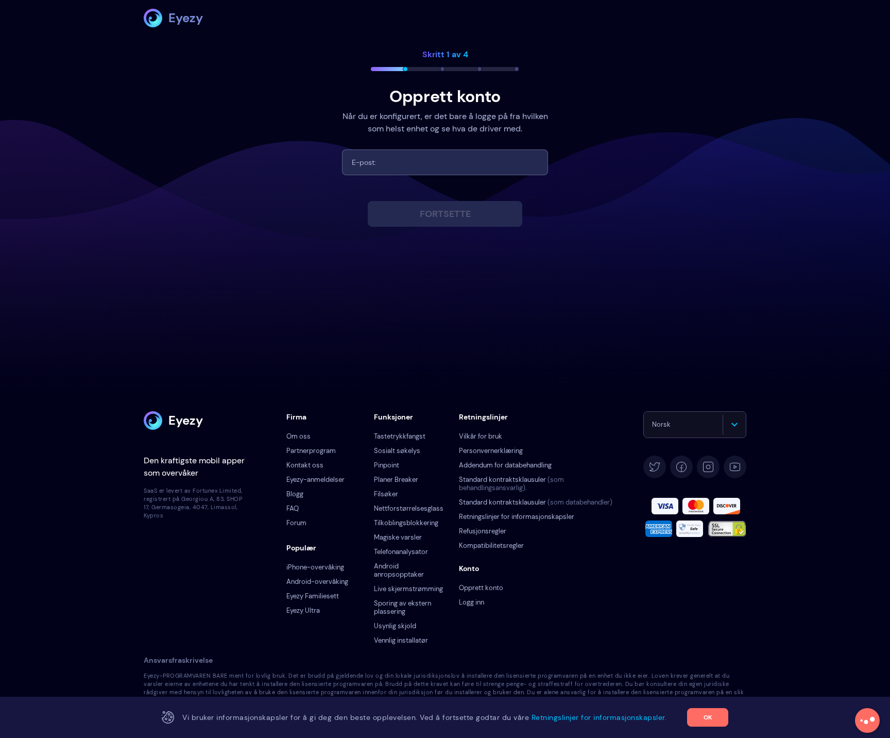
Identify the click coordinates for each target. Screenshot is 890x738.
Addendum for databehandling (505, 465)
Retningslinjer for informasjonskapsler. (599, 717)
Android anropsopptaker (399, 570)
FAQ (292, 508)
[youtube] (735, 467)
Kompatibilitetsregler (491, 545)
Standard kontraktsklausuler (535, 502)
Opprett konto (481, 587)
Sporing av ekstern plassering (402, 607)
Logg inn (471, 602)
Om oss (298, 436)
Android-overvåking (317, 581)
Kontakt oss (304, 465)
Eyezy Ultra (303, 610)
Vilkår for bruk (480, 436)
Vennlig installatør (401, 640)
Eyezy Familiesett (312, 596)
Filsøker (386, 494)
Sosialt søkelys (397, 450)
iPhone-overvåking (315, 567)
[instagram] (708, 467)
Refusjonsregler (482, 531)
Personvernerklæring (491, 450)
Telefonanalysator (401, 551)
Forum (296, 522)
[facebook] (681, 467)
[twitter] (654, 467)
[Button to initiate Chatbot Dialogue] (867, 720)
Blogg (294, 494)
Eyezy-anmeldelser (315, 479)
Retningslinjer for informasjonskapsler (516, 516)
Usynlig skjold (395, 626)
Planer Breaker (396, 479)
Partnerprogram (311, 450)
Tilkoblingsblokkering (406, 522)
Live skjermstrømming (408, 588)
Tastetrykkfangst (399, 436)
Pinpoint (386, 465)
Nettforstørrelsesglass (408, 508)
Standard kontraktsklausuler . (511, 483)
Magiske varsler (398, 537)
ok (708, 717)
